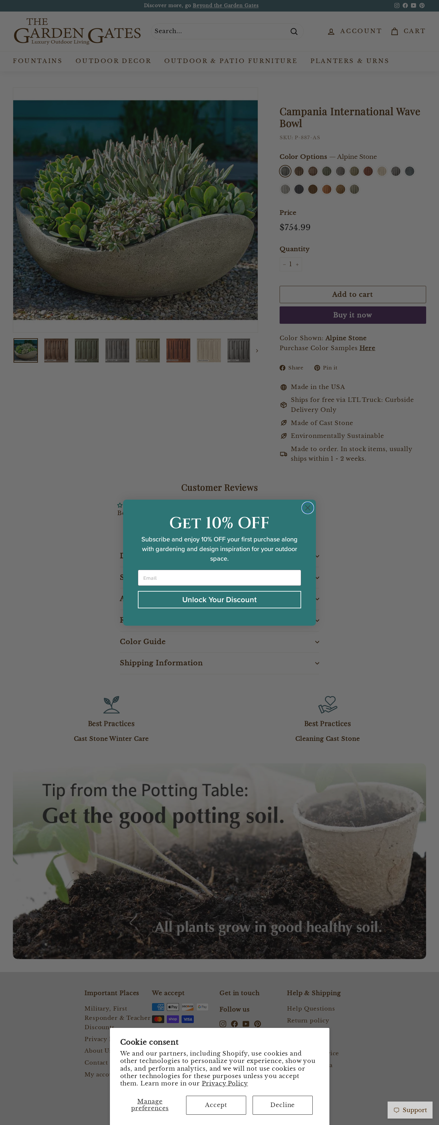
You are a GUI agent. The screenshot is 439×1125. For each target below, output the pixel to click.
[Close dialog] (307, 507)
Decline (282, 1105)
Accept (216, 1105)
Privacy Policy (225, 1083)
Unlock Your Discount (219, 599)
